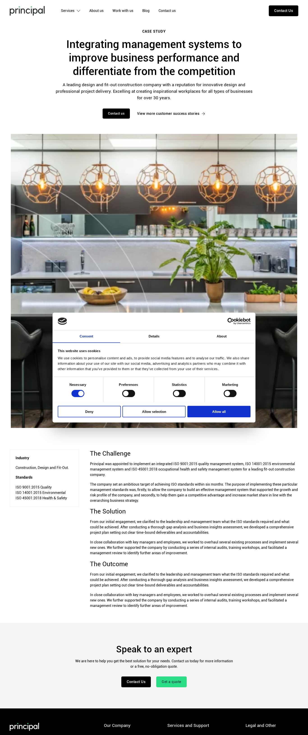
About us (96, 11)
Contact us (167, 11)
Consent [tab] (86, 336)
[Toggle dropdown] (78, 11)
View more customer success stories (168, 113)
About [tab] (222, 336)
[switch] (128, 393)
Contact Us (283, 11)
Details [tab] (154, 336)
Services (67, 11)
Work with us (123, 11)
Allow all (219, 411)
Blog (145, 11)
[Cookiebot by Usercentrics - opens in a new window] (231, 321)
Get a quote (171, 682)
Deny (89, 411)
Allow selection (154, 411)
